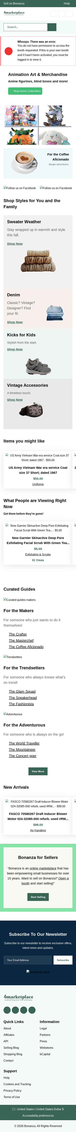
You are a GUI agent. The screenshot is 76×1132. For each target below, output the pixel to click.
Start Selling (38, 897)
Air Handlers (38, 830)
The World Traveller (24, 743)
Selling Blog (11, 1047)
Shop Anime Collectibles (27, 91)
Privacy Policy (12, 1090)
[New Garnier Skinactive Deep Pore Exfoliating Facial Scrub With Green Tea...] (38, 543)
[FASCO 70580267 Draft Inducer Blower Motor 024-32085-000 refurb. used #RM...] (38, 816)
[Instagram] (32, 1010)
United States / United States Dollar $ (40, 1109)
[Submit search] (52, 27)
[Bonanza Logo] (14, 13)
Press (43, 1041)
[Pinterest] (23, 1010)
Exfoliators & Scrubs (38, 554)
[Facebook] (7, 1010)
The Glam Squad (22, 691)
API (6, 1041)
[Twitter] (15, 1010)
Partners (45, 1034)
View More (38, 771)
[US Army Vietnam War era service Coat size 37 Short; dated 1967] (38, 469)
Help (67, 3)
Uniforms (38, 484)
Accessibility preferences (38, 1115)
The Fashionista (21, 704)
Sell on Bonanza (14, 3)
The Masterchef (21, 640)
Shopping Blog (13, 1054)
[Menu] (69, 14)
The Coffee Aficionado (26, 647)
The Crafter (18, 634)
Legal (43, 1028)
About (7, 1028)
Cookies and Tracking (17, 1084)
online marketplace (43, 868)
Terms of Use (12, 1097)
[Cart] (53, 14)
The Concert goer (22, 756)
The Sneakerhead (23, 698)
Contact (8, 1060)
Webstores (46, 1047)
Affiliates (9, 1034)
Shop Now (15, 244)
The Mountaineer (22, 750)
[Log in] (61, 14)
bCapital (45, 1054)
